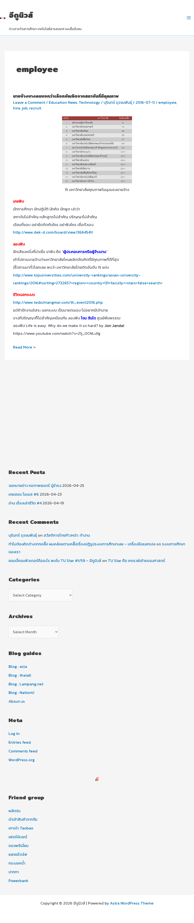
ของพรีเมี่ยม (19, 845)
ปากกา (14, 872)
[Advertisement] (97, 424)
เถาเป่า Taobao (21, 828)
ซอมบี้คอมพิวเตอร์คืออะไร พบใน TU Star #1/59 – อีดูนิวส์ (55, 560)
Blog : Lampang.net (26, 684)
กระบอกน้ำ (17, 863)
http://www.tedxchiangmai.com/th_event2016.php (58, 302)
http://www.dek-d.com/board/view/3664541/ (53, 232)
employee (167, 102)
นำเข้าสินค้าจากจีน (23, 819)
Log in (14, 733)
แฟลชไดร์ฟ (18, 854)
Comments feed (23, 751)
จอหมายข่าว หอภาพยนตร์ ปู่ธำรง (35, 485)
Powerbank (18, 880)
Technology (89, 102)
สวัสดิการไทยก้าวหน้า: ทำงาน (67, 535)
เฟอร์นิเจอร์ (18, 837)
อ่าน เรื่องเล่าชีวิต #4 (25, 503)
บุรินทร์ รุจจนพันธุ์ (23, 535)
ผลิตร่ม (15, 811)
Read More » (24, 347)
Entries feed (20, 742)
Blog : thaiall (20, 675)
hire (16, 108)
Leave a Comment (29, 102)
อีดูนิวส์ (21, 15)
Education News (63, 102)
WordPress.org (22, 760)
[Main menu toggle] (188, 17)
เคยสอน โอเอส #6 (24, 494)
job (24, 108)
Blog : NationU (21, 692)
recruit (35, 108)
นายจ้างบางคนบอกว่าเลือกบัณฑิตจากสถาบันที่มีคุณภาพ (66, 96)
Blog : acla (18, 666)
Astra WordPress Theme (132, 903)
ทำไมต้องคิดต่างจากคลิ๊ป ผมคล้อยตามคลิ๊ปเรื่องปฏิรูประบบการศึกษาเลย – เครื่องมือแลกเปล (82, 544)
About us (17, 701)
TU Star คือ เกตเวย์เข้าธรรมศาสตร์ (136, 560)
